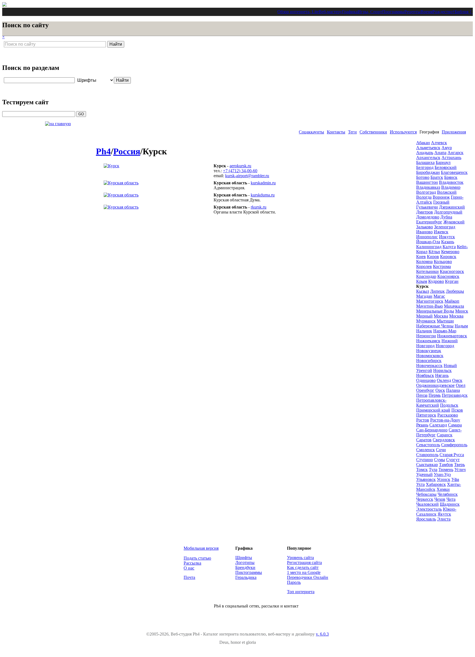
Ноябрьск (425, 375)
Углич (460, 469)
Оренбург (425, 390)
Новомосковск (429, 355)
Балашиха (425, 162)
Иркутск (447, 236)
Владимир (450, 187)
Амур (446, 147)
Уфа (455, 479)
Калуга (449, 246)
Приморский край (433, 410)
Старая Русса (452, 454)
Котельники (427, 271)
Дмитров (424, 212)
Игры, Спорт (370, 11)
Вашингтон (427, 182)
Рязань (422, 425)
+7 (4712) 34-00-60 (240, 170)
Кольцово (443, 261)
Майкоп (451, 301)
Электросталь (429, 509)
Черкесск (424, 499)
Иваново (424, 231)
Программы (393, 11)
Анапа (440, 152)
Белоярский (446, 167)
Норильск (442, 370)
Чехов (439, 499)
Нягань (442, 375)
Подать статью (197, 558)
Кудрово (436, 281)
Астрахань (451, 157)
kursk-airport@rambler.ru (247, 175)
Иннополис (427, 236)
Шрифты (243, 557)
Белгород (424, 167)
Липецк (437, 291)
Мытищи (445, 321)
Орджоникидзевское (435, 385)
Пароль (294, 582)
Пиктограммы (248, 572)
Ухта (420, 484)
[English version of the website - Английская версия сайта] (4, 5)
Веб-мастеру (330, 11)
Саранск (444, 434)
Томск (422, 469)
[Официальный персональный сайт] (111, 165)
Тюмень (445, 469)
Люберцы (455, 291)
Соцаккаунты (311, 132)
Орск (440, 390)
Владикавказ (428, 187)
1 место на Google (304, 572)
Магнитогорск (429, 301)
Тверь (459, 464)
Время (426, 11)
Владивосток (451, 182)
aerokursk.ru (240, 165)
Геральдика (245, 577)
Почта (189, 577)
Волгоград (426, 192)
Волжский (447, 192)
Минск (461, 311)
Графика (350, 11)
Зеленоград (444, 227)
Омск (457, 380)
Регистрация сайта (304, 562)
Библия (461, 11)
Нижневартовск (452, 335)
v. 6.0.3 (322, 634)
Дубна (446, 217)
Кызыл (422, 291)
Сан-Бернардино (432, 430)
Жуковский (454, 222)
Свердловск (444, 439)
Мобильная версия (201, 548)
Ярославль (426, 519)
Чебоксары (426, 494)
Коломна (424, 261)
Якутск (444, 514)
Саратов (424, 439)
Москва (441, 316)
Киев (421, 256)
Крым (421, 281)
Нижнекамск (428, 340)
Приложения (454, 132)
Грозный (441, 202)
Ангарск (455, 152)
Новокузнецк (428, 350)
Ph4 (103, 151)
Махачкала (454, 306)
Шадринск (450, 504)
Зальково (424, 227)
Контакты (336, 132)
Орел (460, 385)
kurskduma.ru (263, 195)
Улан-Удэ (442, 474)
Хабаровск (436, 484)
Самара (455, 425)
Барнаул (443, 162)
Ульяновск (426, 479)
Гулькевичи (427, 207)
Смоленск (425, 449)
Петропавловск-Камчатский (431, 402)
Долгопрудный (448, 212)
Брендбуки (245, 567)
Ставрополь (427, 454)
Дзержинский (452, 207)
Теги (352, 132)
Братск (436, 177)
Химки (443, 489)
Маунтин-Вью (429, 306)
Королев (424, 266)
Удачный (424, 474)
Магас (439, 296)
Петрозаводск (455, 395)
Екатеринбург (429, 222)
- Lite (314, 11)
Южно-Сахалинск (436, 511)
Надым (461, 326)
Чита (450, 499)
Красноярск (448, 276)
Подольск (449, 405)
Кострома (442, 266)
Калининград (428, 246)
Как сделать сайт (303, 567)
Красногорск (452, 271)
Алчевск (439, 142)
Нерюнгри (426, 335)
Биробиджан (428, 172)
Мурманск (426, 321)
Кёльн (434, 251)
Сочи (441, 449)
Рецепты (412, 11)
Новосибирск (428, 360)
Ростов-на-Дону (445, 420)
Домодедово (427, 217)
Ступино (424, 459)
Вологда (424, 197)
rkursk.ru (258, 207)
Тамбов (446, 464)
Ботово (422, 177)
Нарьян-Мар (444, 330)
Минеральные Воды (435, 311)
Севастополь (428, 444)
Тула (433, 469)
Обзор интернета (293, 11)
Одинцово (426, 380)
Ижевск (441, 231)
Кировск (448, 256)
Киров (433, 256)
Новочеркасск (429, 365)
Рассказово (447, 415)
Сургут (453, 459)
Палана (453, 390)
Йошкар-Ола (428, 241)
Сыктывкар (427, 464)
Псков (457, 410)
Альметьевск (428, 147)
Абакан (423, 142)
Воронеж (441, 197)
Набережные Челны (435, 326)
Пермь (435, 395)
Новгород (445, 345)
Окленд (444, 380)
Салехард (438, 425)
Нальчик (424, 330)
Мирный (424, 316)
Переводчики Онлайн (307, 577)
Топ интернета (300, 591)
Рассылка (192, 563)
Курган (452, 281)
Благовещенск (454, 172)
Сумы (439, 459)
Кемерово (450, 251)
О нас (189, 568)
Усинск (443, 479)
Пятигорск (426, 415)
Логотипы (245, 562)
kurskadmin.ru (263, 182)
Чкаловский (427, 504)
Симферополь (454, 444)
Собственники (373, 132)
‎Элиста (444, 519)
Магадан (424, 296)
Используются (403, 132)
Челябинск (448, 494)
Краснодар (426, 276)
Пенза (421, 395)
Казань (447, 241)
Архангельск (428, 157)
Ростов (422, 420)
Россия (126, 151)
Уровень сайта (300, 557)
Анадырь (424, 152)
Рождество (442, 11)
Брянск (450, 177)
